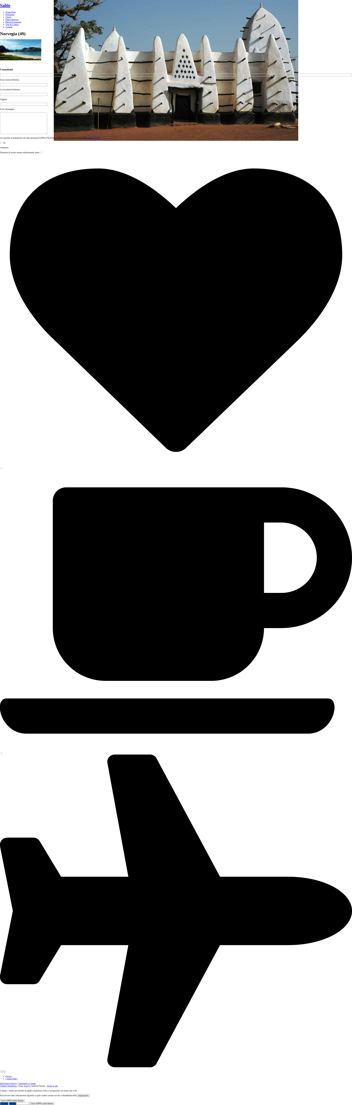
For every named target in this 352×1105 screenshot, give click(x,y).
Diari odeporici (12, 19)
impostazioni (83, 1096)
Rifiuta (12, 1104)
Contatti (9, 27)
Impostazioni (23, 1104)
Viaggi (8, 17)
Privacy (9, 1076)
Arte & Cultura (12, 24)
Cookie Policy (12, 1079)
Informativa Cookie (27, 1083)
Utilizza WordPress (8, 1086)
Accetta (4, 1104)
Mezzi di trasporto (13, 22)
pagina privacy (93, 138)
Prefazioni (10, 14)
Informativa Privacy (8, 1083)
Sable (5, 5)
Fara (26, 1086)
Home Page (11, 12)
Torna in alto (52, 1086)
